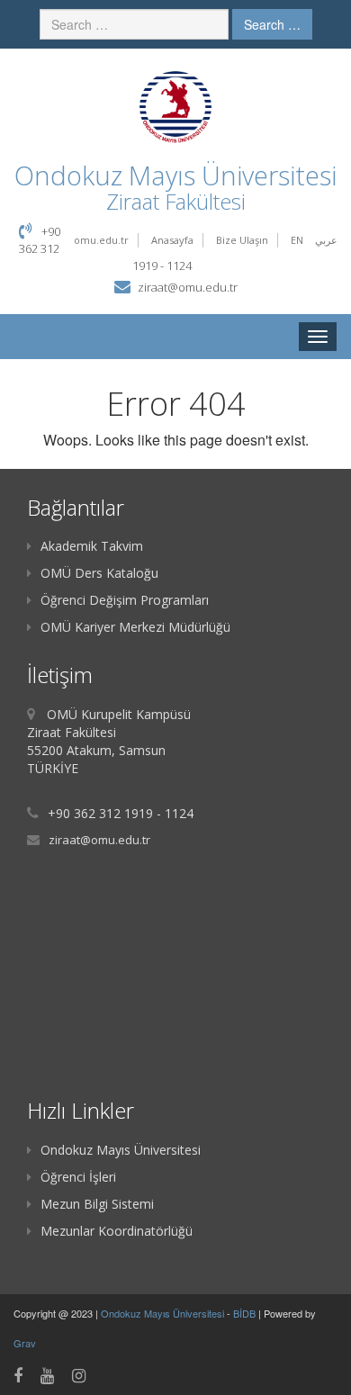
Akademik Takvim (91, 545)
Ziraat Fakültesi (176, 201)
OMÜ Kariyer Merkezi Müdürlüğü (135, 626)
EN (297, 240)
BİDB (245, 1313)
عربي (326, 240)
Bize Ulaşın (242, 240)
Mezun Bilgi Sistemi (97, 1203)
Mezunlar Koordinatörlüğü (116, 1230)
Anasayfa (172, 240)
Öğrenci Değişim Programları (124, 599)
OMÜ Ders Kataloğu (99, 572)
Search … (272, 24)
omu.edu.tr (101, 240)
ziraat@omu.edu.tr (188, 287)
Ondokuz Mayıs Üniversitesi (120, 1149)
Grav (25, 1343)
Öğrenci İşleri (78, 1176)
